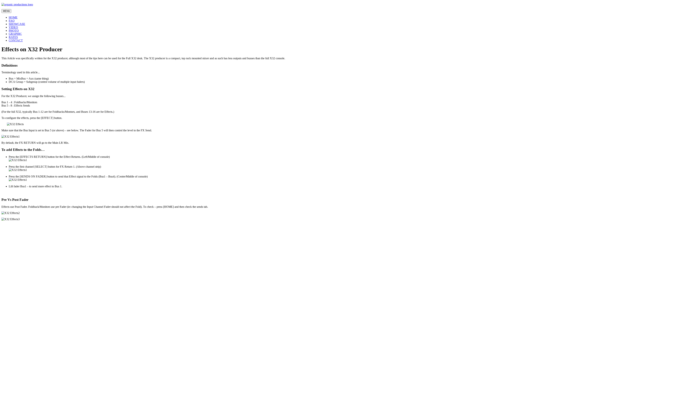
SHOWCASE (17, 24)
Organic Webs (9, 231)
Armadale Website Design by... (19, 228)
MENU (6, 11)
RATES (13, 37)
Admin (5, 225)
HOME (13, 17)
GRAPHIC (15, 33)
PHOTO (14, 30)
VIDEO (13, 27)
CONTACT (16, 40)
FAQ (12, 20)
